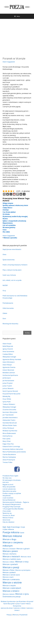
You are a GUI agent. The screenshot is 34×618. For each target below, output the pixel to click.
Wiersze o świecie (8, 594)
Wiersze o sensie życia (11, 575)
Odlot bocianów (8, 308)
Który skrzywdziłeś (9, 487)
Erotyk (23, 527)
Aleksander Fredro (9, 420)
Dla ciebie (6, 232)
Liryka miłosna (8, 529)
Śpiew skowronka (9, 260)
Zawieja (6, 210)
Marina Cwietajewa (9, 457)
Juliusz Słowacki (8, 388)
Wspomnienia (8, 223)
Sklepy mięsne (8, 203)
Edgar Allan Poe (8, 444)
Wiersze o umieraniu (11, 579)
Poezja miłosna (11, 532)
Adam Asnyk (7, 344)
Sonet (22, 533)
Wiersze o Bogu (9, 539)
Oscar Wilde (7, 399)
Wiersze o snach (8, 577)
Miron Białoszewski (9, 433)
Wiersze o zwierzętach (12, 588)
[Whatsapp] (10, 194)
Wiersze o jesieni (10, 551)
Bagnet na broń (8, 485)
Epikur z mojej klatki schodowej (14, 221)
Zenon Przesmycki (9, 460)
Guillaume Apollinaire (10, 375)
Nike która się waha (9, 491)
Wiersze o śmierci (11, 590)
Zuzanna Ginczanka (9, 410)
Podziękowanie (8, 303)
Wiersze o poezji (11, 567)
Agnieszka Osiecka (9, 367)
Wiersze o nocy (22, 561)
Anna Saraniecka (8, 351)
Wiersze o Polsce (8, 570)
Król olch (6, 482)
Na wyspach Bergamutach (12, 504)
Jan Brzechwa (21, 601)
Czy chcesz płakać (9, 212)
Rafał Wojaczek (8, 346)
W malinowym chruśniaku (12, 480)
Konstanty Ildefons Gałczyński (13, 449)
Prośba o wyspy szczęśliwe (12, 493)
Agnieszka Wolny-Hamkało (12, 359)
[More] (24, 194)
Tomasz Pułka (7, 462)
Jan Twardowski (8, 415)
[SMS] (17, 194)
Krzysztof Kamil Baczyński (11, 394)
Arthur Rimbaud (8, 428)
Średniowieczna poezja (11, 596)
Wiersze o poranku (10, 238)
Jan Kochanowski (8, 381)
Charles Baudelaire (9, 454)
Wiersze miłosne (12, 536)
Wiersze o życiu (22, 594)
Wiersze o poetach (10, 564)
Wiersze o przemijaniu (22, 570)
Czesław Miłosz (8, 354)
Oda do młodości (8, 522)
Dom (4, 318)
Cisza (4, 230)
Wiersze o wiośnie (12, 582)
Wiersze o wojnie (9, 585)
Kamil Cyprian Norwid (10, 391)
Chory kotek (7, 511)
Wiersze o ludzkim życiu (12, 559)
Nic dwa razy (7, 478)
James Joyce (7, 378)
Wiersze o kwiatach (11, 556)
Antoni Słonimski (8, 370)
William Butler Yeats (10, 425)
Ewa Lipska (6, 439)
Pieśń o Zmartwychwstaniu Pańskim (15, 265)
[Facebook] (4, 194)
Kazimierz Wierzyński (10, 412)
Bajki (4, 527)
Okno (4, 254)
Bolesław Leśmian (9, 373)
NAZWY (5, 285)
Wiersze (15, 615)
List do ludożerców (9, 489)
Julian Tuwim (7, 386)
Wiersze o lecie (26, 557)
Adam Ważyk (7, 365)
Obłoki (5, 313)
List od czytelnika (9, 225)
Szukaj (27, 333)
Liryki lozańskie (8, 498)
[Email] (20, 194)
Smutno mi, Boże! (9, 515)
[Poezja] (17, 7)
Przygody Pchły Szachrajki (11, 507)
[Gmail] (14, 194)
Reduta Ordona (8, 518)
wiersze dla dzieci (7, 608)
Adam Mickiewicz (9, 362)
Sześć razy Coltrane (9, 275)
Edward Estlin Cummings (11, 446)
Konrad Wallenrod (9, 500)
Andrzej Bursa (7, 436)
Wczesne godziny (9, 227)
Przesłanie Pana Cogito (10, 476)
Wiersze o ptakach (9, 572)
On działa (6, 214)
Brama (5, 219)
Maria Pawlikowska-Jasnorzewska (14, 452)
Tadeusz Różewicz (9, 404)
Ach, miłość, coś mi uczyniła (12, 280)
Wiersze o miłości (8, 562)
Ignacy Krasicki (8, 349)
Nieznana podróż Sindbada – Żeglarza (16, 502)
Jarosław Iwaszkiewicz (10, 417)
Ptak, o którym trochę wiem (12, 270)
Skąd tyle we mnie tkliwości (12, 249)
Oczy (4, 291)
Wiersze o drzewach (9, 549)
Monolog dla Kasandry (10, 324)
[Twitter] (7, 194)
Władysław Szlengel (9, 357)
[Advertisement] (17, 36)
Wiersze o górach (23, 548)
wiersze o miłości (20, 608)
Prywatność (23, 615)
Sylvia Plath (7, 402)
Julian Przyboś (7, 383)
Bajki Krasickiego (13, 527)
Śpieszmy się (7, 513)
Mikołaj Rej (6, 396)
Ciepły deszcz (7, 208)
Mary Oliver (7, 441)
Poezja (9, 615)
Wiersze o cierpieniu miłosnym (13, 544)
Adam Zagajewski (9, 62)
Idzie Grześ (6, 520)
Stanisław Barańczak (10, 423)
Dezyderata (7, 496)
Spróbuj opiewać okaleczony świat (15, 205)
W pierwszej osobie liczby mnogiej (15, 216)
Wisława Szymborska (10, 431)
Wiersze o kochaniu (9, 554)
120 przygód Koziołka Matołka (13, 509)
